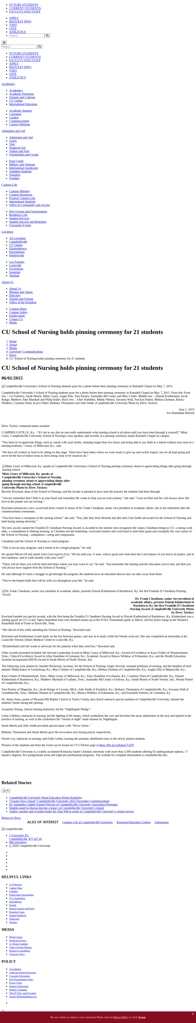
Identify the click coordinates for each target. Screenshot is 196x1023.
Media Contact (15, 937)
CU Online (16, 100)
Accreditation (15, 969)
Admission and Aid (21, 137)
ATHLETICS (17, 31)
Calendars (15, 114)
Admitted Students (20, 171)
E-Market (13, 891)
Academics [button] (8, 84)
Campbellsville (18, 241)
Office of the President (22, 302)
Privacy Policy (15, 983)
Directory (15, 295)
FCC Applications (17, 898)
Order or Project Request (20, 947)
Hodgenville (16, 255)
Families (14, 178)
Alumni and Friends (21, 299)
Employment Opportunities (21, 895)
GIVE (13, 28)
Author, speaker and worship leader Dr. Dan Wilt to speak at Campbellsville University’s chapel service (71, 811)
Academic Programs (21, 93)
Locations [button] (7, 231)
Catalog (14, 117)
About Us (15, 288)
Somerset (14, 272)
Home (13, 341)
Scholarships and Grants (23, 154)
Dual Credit (16, 161)
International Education (23, 104)
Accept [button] (141, 1017)
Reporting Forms (17, 912)
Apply (13, 140)
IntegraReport (15, 901)
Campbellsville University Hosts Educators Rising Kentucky (45, 797)
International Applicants (23, 168)
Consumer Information (19, 976)
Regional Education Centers (134, 822)
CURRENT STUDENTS (25, 8)
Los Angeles (16, 261)
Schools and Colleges (22, 97)
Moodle (12, 905)
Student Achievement (18, 986)
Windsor (14, 275)
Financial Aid (17, 147)
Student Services (19, 218)
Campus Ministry (19, 191)
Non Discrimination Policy (21, 979)
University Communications (26, 351)
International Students (22, 201)
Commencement (19, 121)
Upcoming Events (20, 225)
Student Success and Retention (27, 221)
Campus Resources (20, 194)
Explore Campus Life (22, 198)
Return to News (11, 817)
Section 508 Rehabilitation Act (23, 996)
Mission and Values (21, 292)
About (13, 344)
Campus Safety (18, 312)
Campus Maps (18, 308)
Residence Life (18, 215)
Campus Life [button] (9, 184)
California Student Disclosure (22, 972)
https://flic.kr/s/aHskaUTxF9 (116, 745)
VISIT (13, 25)
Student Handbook (17, 915)
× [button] (193, 1014)
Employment (17, 315)
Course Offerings (19, 124)
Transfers (14, 174)
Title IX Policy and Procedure (22, 993)
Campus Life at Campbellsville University (87, 822)
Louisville (15, 265)
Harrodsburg (16, 252)
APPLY (14, 18)
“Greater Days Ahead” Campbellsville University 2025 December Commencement (59, 801)
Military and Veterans (22, 164)
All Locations (17, 238)
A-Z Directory (15, 884)
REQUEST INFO (20, 21)
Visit (12, 144)
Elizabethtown (18, 248)
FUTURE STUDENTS (23, 4)
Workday (13, 922)
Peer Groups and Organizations (28, 211)
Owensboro (16, 268)
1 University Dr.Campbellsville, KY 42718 (25, 837)
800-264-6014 (17, 842)
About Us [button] (7, 282)
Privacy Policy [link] (121, 1017)
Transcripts (14, 919)
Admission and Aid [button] (13, 131)
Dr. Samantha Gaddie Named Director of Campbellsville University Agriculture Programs (63, 804)
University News (17, 954)
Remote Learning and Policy (22, 908)
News (12, 355)
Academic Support (20, 110)
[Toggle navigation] (4, 43)
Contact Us (16, 319)
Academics (16, 90)
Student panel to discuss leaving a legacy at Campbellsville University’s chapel (56, 808)
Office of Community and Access (29, 205)
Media (13, 322)
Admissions (161, 822)
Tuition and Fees (19, 151)
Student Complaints (18, 989)
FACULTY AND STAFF (25, 11)
